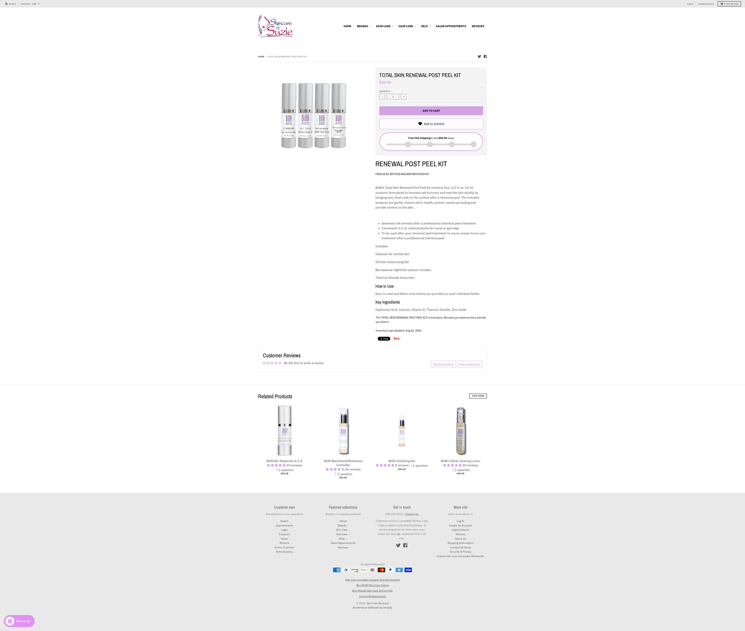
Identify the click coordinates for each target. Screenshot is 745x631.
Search (284, 521)
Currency (25, 3)
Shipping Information (461, 543)
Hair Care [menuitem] (405, 26)
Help (342, 538)
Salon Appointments (343, 543)
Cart (731, 3)
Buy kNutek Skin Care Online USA (372, 590)
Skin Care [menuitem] (383, 26)
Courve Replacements (372, 596)
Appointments (284, 525)
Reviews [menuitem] (478, 26)
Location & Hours (460, 547)
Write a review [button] (443, 364)
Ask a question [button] (469, 364)
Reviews (343, 547)
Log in (690, 3)
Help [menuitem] (424, 26)
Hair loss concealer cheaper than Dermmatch (372, 580)
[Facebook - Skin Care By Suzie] (485, 56)
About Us (460, 538)
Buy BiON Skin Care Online (372, 585)
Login (284, 529)
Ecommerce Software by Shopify (372, 607)
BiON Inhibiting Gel (402, 461)
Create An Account (460, 525)
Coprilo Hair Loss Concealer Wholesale (460, 556)
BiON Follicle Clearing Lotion (460, 461)
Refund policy (284, 551)
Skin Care (341, 529)
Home (261, 56)
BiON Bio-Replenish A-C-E (284, 461)
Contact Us (411, 514)
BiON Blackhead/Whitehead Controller (343, 463)
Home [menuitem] (347, 26)
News (284, 538)
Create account (706, 3)
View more (478, 396)
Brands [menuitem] (362, 26)
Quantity (384, 91)
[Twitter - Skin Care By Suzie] (479, 56)
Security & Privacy (460, 551)
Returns (284, 543)
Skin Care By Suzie (377, 603)
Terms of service (284, 547)
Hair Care (341, 534)
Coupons (284, 534)
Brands (342, 525)
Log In (460, 521)
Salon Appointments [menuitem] (451, 26)
